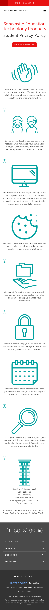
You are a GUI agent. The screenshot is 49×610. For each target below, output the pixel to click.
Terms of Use (34, 583)
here (29, 604)
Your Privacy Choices (14, 587)
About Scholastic (24, 591)
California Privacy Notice (33, 587)
